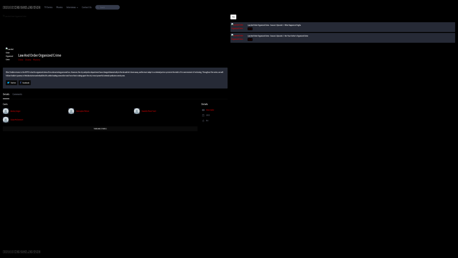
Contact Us (86, 7)
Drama (28, 59)
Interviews (71, 7)
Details (6, 94)
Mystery (36, 59)
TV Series (48, 7)
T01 (233, 17)
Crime (20, 59)
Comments (17, 94)
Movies (59, 7)
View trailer (210, 110)
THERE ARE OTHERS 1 (100, 129)
